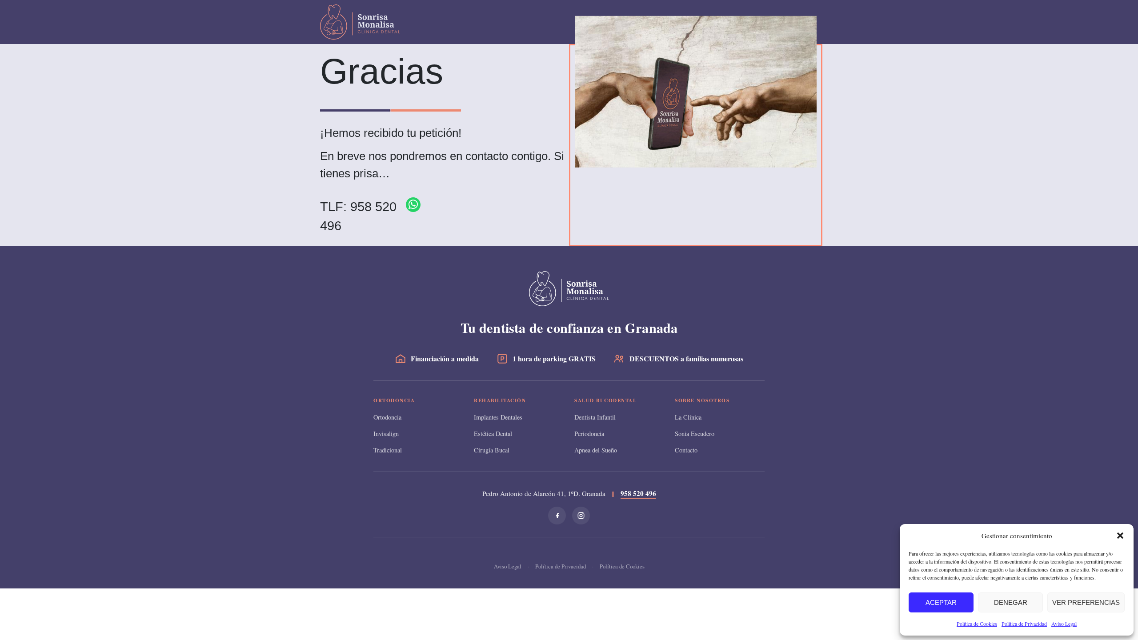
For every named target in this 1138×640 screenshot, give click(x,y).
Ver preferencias (1086, 602)
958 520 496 (638, 493)
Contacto (686, 450)
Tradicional (387, 450)
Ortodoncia (387, 417)
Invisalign (386, 433)
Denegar (1010, 602)
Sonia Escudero (694, 433)
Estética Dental (493, 433)
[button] (1120, 535)
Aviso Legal (1064, 623)
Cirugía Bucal (491, 450)
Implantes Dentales (498, 417)
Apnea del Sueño (595, 450)
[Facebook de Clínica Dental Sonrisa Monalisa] (557, 515)
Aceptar (941, 602)
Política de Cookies (977, 623)
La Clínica (688, 417)
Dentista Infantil (595, 417)
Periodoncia (589, 433)
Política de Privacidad (1024, 623)
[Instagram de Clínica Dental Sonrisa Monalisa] (581, 515)
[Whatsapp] (413, 204)
